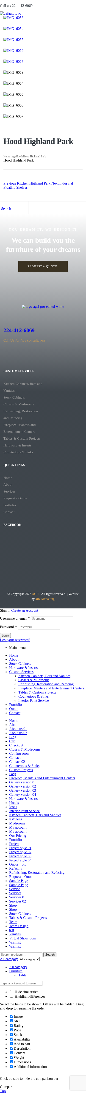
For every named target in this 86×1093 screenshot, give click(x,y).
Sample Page (18, 881)
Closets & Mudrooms (18, 404)
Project (14, 844)
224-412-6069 (19, 330)
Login (5, 635)
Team (13, 922)
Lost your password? (15, 640)
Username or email (15, 618)
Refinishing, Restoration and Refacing (20, 414)
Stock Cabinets (14, 397)
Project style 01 (20, 848)
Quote (13, 709)
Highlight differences (29, 996)
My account (17, 827)
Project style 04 (20, 860)
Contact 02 (17, 762)
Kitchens (15, 819)
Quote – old (17, 864)
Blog (12, 737)
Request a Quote (15, 498)
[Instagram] (50, 355)
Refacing (15, 868)
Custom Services (21, 672)
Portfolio (9, 505)
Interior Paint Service (33, 700)
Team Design (18, 926)
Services (9, 491)
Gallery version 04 (22, 794)
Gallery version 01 (22, 782)
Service (14, 889)
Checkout (16, 745)
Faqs (12, 774)
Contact (8, 512)
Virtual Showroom (22, 938)
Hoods (19, 156)
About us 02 (18, 733)
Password (8, 627)
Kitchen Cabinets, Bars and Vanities (22, 387)
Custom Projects (21, 770)
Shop (13, 905)
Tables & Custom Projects (21, 438)
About (7, 484)
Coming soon (19, 753)
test (11, 930)
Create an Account (24, 610)
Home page (9, 156)
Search (50, 954)
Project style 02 (20, 852)
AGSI (35, 594)
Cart (12, 741)
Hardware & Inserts (17, 445)
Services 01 (17, 897)
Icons (13, 807)
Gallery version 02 (22, 786)
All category (18, 967)
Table (22, 975)
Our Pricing (17, 835)
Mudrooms (17, 823)
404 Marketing (45, 599)
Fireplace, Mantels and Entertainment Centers (19, 428)
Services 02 (17, 901)
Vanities (15, 934)
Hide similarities (26, 992)
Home (7, 478)
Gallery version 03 (22, 790)
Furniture (15, 971)
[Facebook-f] (36, 355)
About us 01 (18, 729)
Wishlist (15, 942)
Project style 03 (20, 856)
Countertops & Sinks (18, 452)
